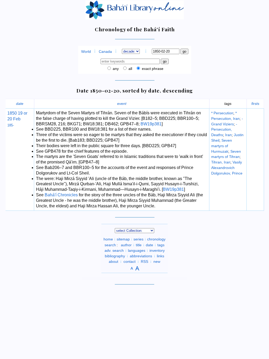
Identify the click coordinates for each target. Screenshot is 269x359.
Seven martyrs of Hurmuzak (221, 145)
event (121, 103)
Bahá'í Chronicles (61, 195)
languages (136, 250)
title (139, 245)
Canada (105, 51)
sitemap (123, 239)
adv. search (114, 250)
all (129, 68)
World (86, 51)
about (113, 261)
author (126, 245)
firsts (255, 103)
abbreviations (141, 256)
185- (10, 125)
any (115, 68)
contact (129, 261)
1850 (12, 113)
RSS (144, 261)
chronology (156, 239)
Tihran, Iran (220, 162)
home (108, 239)
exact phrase (152, 68)
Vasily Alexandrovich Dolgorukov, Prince (226, 167)
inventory (157, 250)
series (138, 239)
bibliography (115, 256)
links (160, 256)
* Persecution (222, 113)
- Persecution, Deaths (224, 129)
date (19, 103)
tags (160, 245)
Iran (228, 135)
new (156, 261)
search (110, 245)
